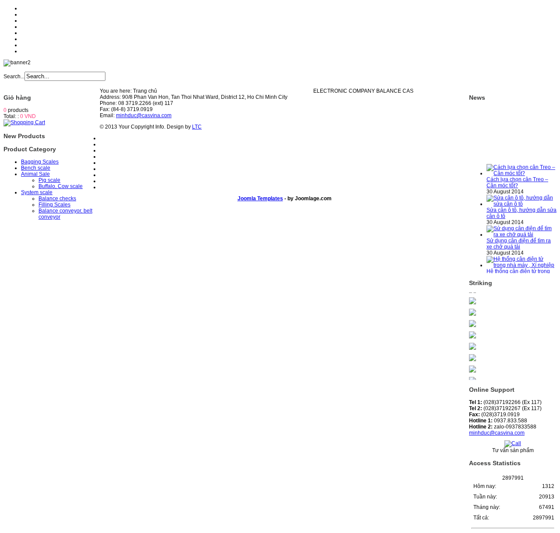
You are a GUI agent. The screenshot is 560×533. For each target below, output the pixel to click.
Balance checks (57, 198)
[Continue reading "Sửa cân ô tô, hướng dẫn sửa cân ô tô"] (521, 201)
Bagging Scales (40, 162)
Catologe (32, 39)
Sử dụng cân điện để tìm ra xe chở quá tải (518, 241)
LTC (197, 127)
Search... (14, 76)
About (28, 14)
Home (28, 8)
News (28, 33)
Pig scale (49, 180)
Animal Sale (35, 174)
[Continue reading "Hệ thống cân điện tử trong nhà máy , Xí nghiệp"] (521, 262)
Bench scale (35, 168)
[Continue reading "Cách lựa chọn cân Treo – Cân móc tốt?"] (521, 170)
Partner (29, 45)
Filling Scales (54, 205)
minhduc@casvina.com (497, 433)
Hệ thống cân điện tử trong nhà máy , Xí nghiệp (518, 271)
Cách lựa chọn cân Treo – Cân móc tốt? (517, 180)
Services (31, 27)
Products (31, 20)
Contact (30, 51)
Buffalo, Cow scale (60, 186)
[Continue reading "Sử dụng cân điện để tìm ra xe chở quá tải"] (521, 232)
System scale (36, 192)
